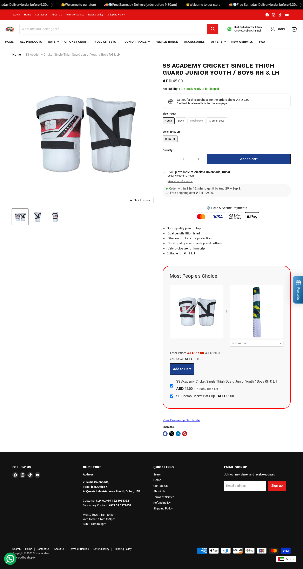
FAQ (262, 41)
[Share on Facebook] (165, 433)
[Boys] (182, 125)
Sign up (277, 486)
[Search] (212, 29)
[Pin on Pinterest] (184, 433)
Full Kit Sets (106, 41)
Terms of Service (75, 14)
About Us (57, 14)
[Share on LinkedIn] (178, 433)
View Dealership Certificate (181, 420)
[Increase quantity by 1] (199, 159)
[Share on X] (171, 433)
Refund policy (95, 14)
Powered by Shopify (23, 557)
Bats (52, 41)
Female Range (166, 41)
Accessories (194, 41)
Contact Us (41, 14)
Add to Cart (182, 369)
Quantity (168, 150)
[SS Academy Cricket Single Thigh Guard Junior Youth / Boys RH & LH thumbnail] (20, 217)
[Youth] (169, 125)
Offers (217, 41)
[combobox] (256, 343)
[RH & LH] (171, 143)
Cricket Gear (75, 41)
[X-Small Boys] (217, 125)
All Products (31, 41)
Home (27, 14)
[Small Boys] (197, 125)
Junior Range (136, 41)
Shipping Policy (116, 14)
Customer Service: (106, 500)
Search (16, 14)
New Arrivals (242, 41)
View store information (180, 181)
